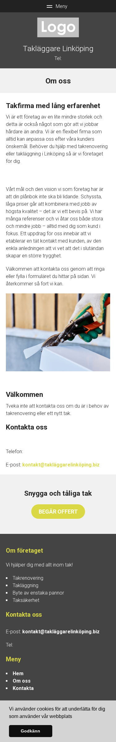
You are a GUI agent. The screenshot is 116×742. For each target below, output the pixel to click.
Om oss (22, 681)
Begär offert (58, 511)
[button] (74, 717)
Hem (18, 673)
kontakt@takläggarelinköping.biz (61, 465)
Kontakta (23, 688)
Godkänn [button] (30, 730)
